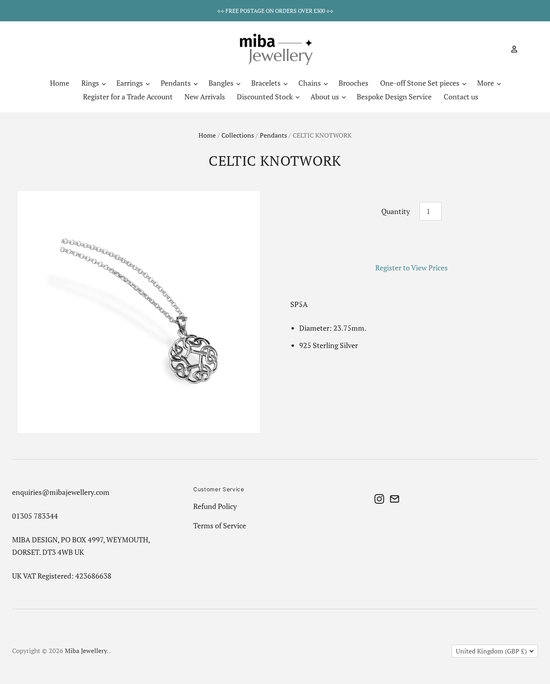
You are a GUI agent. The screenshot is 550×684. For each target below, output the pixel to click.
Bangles (222, 83)
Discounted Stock (265, 96)
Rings (91, 83)
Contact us (461, 96)
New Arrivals (204, 96)
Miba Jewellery (86, 651)
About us (325, 96)
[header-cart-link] (525, 49)
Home (59, 83)
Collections (237, 135)
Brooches (353, 83)
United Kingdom (491, 651)
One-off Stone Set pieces (420, 83)
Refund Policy (215, 506)
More (486, 83)
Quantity (395, 211)
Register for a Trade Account (128, 96)
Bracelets (266, 83)
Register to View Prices (411, 267)
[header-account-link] (511, 49)
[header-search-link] (500, 49)
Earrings (130, 83)
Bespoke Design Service (394, 96)
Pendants (176, 83)
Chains (310, 83)
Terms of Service (219, 525)
